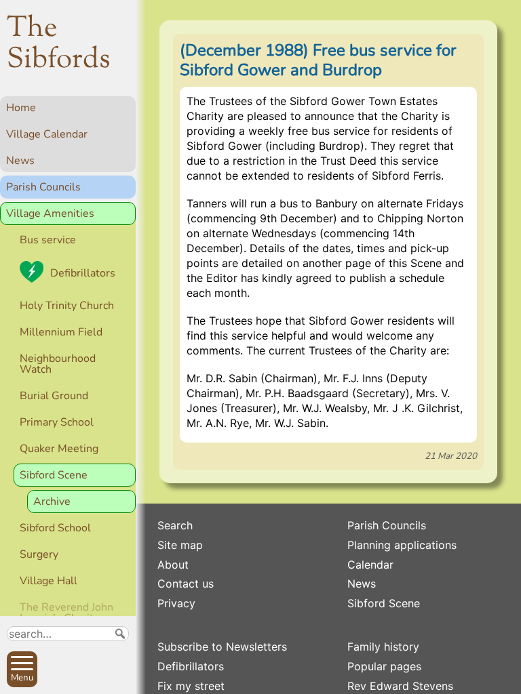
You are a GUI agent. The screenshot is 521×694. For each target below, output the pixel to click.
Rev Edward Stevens (400, 686)
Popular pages (384, 666)
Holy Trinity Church (67, 305)
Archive (52, 501)
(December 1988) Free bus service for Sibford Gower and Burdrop (318, 60)
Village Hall (48, 580)
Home (21, 107)
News (20, 160)
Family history (383, 646)
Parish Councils (43, 187)
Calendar (370, 564)
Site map (180, 545)
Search (175, 525)
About (173, 564)
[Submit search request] (120, 633)
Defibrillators (82, 273)
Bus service (48, 239)
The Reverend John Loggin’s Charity (66, 613)
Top (119, 678)
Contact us (185, 583)
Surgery (39, 554)
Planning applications (402, 545)
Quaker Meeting (59, 448)
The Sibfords (59, 45)
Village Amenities (50, 213)
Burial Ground (54, 395)
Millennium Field (61, 332)
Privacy (176, 603)
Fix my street (191, 686)
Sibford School (55, 527)
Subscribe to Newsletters (222, 646)
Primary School (57, 422)
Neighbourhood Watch (58, 364)
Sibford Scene (54, 475)
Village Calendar (47, 134)
